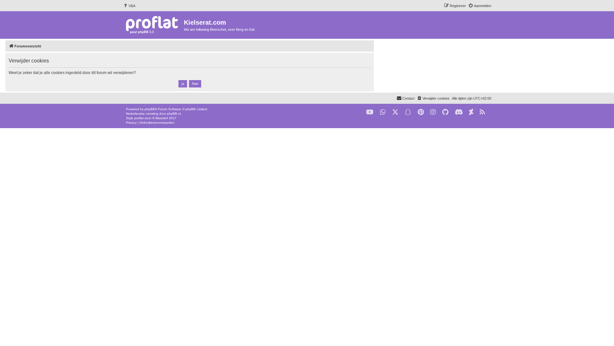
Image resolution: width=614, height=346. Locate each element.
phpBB (150, 109)
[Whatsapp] (382, 112)
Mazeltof (161, 118)
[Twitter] (395, 112)
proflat (139, 118)
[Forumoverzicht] (153, 24)
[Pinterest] (420, 112)
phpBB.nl (174, 113)
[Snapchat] (408, 112)
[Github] (445, 112)
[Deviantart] (471, 112)
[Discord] (458, 112)
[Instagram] (433, 112)
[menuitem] (129, 6)
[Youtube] (370, 112)
